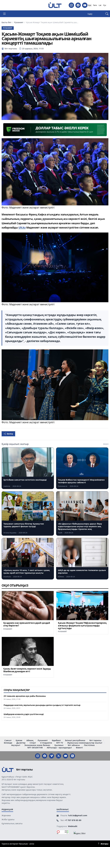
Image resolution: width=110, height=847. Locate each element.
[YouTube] (84, 5)
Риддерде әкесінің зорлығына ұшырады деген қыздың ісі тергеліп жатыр (42, 705)
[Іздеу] (106, 13)
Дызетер (20, 742)
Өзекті (79, 747)
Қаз (89, 5)
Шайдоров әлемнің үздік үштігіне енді (24, 714)
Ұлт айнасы (74, 745)
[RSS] (72, 755)
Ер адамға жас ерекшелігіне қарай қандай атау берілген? (26, 624)
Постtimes (89, 745)
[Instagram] (71, 5)
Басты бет (6, 22)
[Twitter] (58, 755)
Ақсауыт (15, 745)
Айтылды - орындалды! (59, 747)
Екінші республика (75, 740)
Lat (100, 5)
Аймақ (30, 740)
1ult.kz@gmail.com (77, 815)
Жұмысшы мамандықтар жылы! (84, 742)
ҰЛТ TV (59, 742)
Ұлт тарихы (95, 740)
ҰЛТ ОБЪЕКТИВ (35, 747)
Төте (95, 5)
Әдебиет (56, 740)
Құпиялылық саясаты (12, 823)
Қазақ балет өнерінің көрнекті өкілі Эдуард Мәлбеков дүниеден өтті (27, 670)
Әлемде (8, 742)
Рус (104, 5)
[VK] (51, 755)
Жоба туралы (8, 819)
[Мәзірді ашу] (4, 14)
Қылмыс (59, 745)
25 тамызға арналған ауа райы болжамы (25, 696)
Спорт (33, 742)
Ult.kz (22, 227)
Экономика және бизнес (37, 745)
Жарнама (6, 815)
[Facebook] (78, 5)
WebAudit (72, 826)
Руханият (18, 22)
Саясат (8, 740)
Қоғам (19, 740)
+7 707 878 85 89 (73, 820)
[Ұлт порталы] (55, 5)
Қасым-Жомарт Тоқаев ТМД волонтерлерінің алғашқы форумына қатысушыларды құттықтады (82, 625)
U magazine (46, 742)
